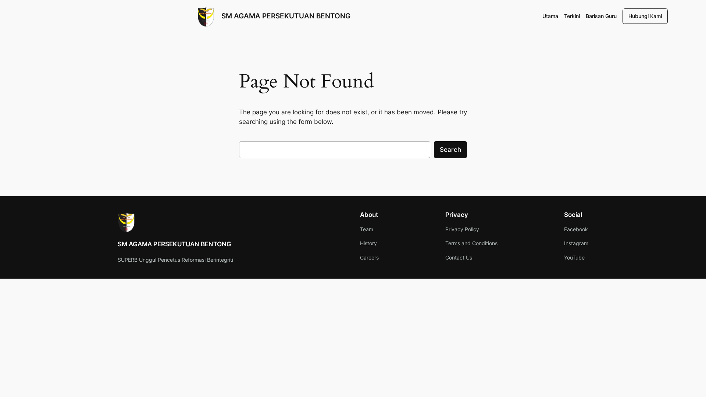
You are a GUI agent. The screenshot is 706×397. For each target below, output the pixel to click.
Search (450, 149)
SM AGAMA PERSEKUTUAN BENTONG (285, 15)
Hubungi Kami (645, 16)
